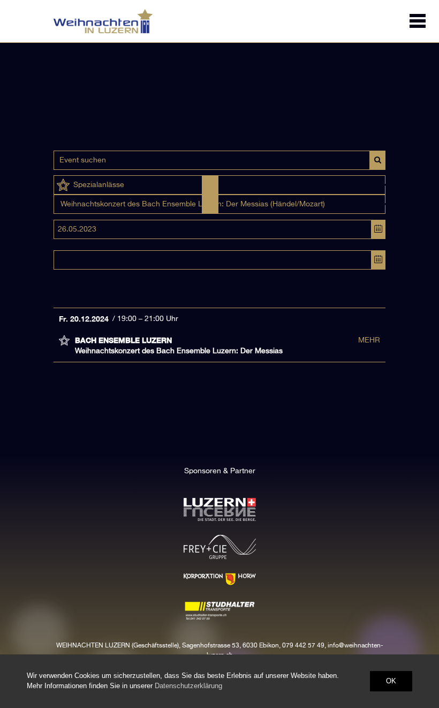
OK (391, 681)
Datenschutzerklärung (188, 686)
